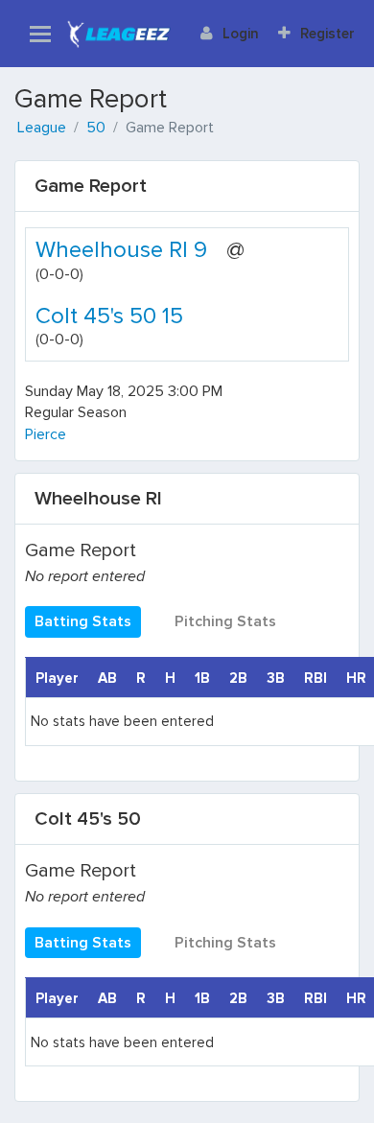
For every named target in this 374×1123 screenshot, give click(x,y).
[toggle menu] (40, 33)
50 (95, 127)
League (41, 127)
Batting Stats (83, 621)
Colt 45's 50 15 (109, 316)
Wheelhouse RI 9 (121, 250)
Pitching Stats (225, 621)
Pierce (45, 434)
